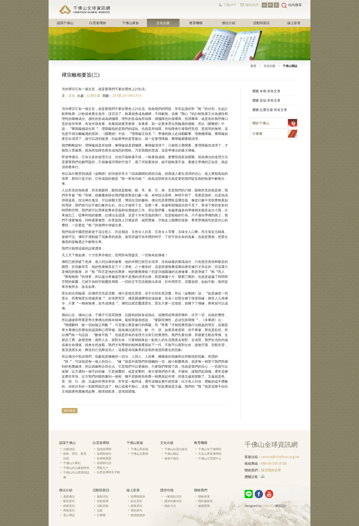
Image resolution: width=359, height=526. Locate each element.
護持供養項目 (173, 501)
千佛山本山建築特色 (76, 468)
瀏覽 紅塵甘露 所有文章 (269, 109)
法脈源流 (69, 449)
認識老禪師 (104, 449)
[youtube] (269, 494)
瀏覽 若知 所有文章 (266, 100)
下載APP (229, 4)
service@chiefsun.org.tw (280, 457)
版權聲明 (204, 506)
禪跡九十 (102, 468)
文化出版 (163, 23)
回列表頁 (69, 411)
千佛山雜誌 (171, 454)
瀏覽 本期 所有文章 (266, 91)
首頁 (253, 66)
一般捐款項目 (173, 496)
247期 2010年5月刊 (126, 95)
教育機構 (196, 23)
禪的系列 (136, 510)
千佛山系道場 (139, 449)
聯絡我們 (252, 4)
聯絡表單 (204, 496)
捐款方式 (170, 506)
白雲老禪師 (97, 23)
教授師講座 (138, 515)
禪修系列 (69, 510)
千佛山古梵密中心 (209, 458)
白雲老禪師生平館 (108, 472)
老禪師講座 (138, 496)
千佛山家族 (130, 23)
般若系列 (69, 501)
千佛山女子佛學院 (209, 449)
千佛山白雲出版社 (176, 449)
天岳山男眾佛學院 (209, 454)
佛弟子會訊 (171, 458)
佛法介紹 (228, 23)
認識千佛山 (65, 23)
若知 (71, 95)
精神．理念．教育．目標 (76, 456)
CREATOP (269, 506)
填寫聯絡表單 (271, 470)
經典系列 (69, 506)
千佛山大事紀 (72, 463)
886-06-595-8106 (274, 463)
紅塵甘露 (93, 95)
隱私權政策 (205, 501)
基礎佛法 (69, 496)
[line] (249, 494)
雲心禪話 (69, 515)
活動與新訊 (261, 23)
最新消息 (102, 496)
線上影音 (294, 23)
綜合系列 (136, 501)
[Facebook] (259, 494)
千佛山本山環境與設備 (76, 474)
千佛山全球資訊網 (85, 9)
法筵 (100, 510)
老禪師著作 (104, 454)
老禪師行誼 (104, 463)
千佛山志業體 (139, 454)
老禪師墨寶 (104, 458)
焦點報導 (102, 501)
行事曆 (101, 515)
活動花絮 (102, 506)
